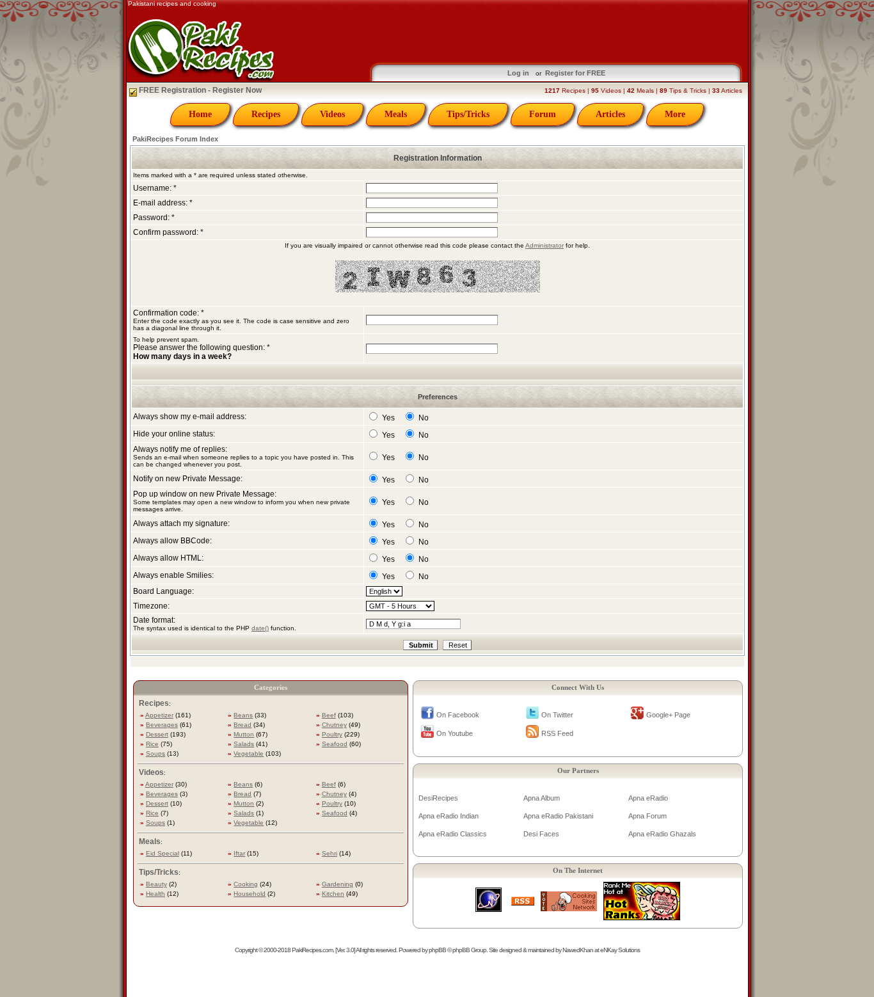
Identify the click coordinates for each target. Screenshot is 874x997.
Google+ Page (668, 715)
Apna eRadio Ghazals (662, 834)
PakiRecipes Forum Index (175, 139)
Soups (155, 753)
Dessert (157, 734)
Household (250, 893)
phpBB (437, 949)
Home (200, 114)
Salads (244, 743)
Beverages (162, 724)
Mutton (244, 734)
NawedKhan (577, 949)
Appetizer (159, 715)
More (675, 114)
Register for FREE (575, 73)
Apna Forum (647, 816)
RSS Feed (557, 733)
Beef (329, 715)
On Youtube (454, 733)
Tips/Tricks (468, 114)
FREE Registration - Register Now (199, 90)
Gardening (337, 884)
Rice (152, 743)
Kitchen (333, 893)
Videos (332, 114)
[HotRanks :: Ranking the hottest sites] (641, 916)
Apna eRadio (648, 798)
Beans (243, 715)
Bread (242, 724)
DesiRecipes (438, 798)
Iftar (239, 853)
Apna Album (541, 798)
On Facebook (457, 715)
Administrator (544, 245)
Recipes (265, 114)
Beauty (156, 884)
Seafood (334, 743)
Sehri (329, 853)
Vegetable (249, 753)
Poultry (332, 734)
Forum (542, 114)
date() (260, 628)
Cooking (246, 884)
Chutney (334, 724)
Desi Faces (541, 834)
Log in (518, 73)
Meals (396, 114)
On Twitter (557, 715)
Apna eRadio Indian (448, 816)
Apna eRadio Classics (452, 834)
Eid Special (162, 853)
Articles (610, 114)
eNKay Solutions (620, 949)
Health (155, 893)
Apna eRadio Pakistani (558, 816)
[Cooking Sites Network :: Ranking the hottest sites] (569, 907)
